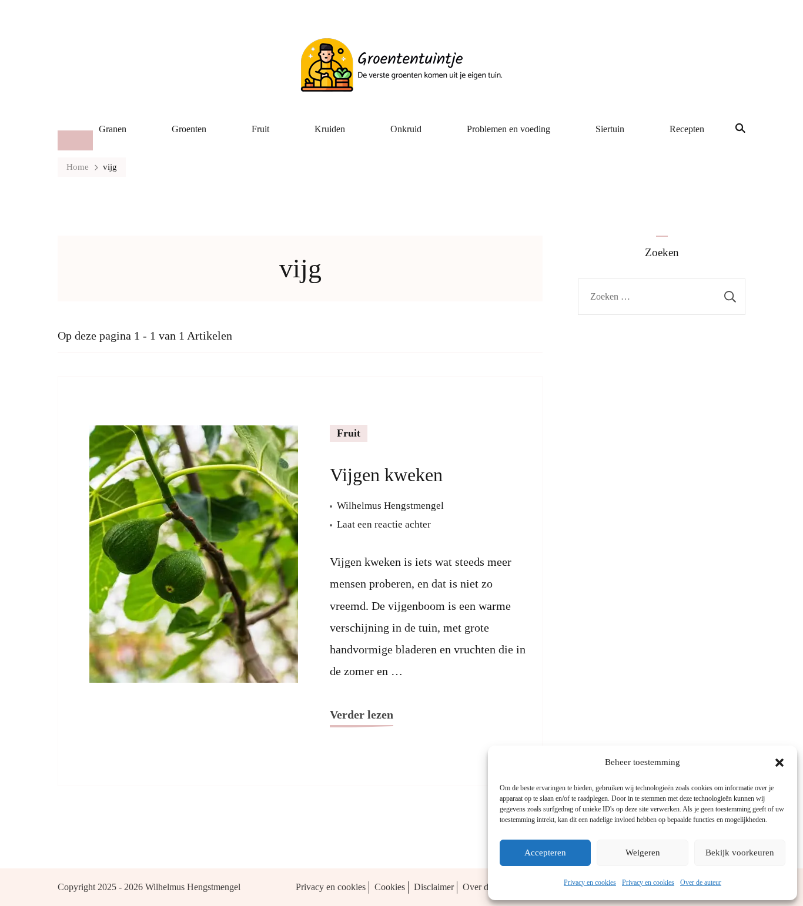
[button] (779, 763)
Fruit (260, 129)
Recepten (687, 129)
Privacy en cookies (590, 882)
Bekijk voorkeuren (739, 852)
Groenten (189, 129)
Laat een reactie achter (384, 525)
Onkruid (405, 129)
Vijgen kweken (386, 474)
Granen (112, 129)
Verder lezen (361, 714)
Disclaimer (434, 887)
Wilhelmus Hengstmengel (390, 505)
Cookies (389, 887)
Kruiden (329, 129)
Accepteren (545, 852)
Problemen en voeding (508, 129)
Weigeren (642, 852)
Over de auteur (700, 882)
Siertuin (609, 129)
